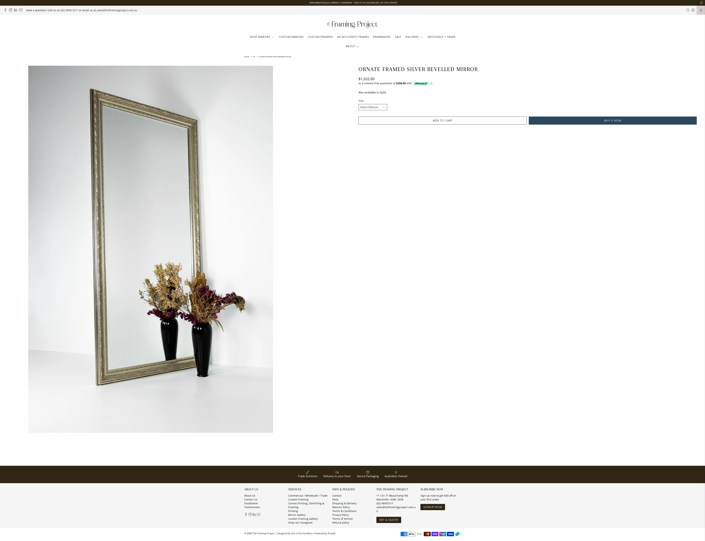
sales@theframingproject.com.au (117, 10)
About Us (249, 495)
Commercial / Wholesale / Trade (308, 495)
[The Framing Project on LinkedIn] (16, 10)
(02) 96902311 (384, 503)
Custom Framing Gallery (303, 518)
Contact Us (250, 499)
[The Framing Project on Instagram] (11, 10)
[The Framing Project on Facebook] (6, 10)
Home (246, 56)
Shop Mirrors (260, 37)
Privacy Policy (340, 515)
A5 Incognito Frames (353, 37)
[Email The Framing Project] (21, 10)
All (254, 56)
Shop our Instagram (300, 522)
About (350, 46)
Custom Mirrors (291, 37)
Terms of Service (342, 518)
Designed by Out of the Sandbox (295, 533)
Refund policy (340, 522)
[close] (701, 3)
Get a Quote (388, 520)
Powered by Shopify (325, 533)
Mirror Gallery (297, 515)
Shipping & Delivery (344, 503)
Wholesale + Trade (441, 37)
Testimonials (252, 507)
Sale (398, 37)
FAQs (335, 499)
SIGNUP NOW (432, 507)
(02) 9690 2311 (69, 10)
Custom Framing (320, 37)
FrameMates (382, 37)
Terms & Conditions (344, 511)
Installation (251, 503)
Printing (293, 511)
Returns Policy (341, 507)
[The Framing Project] (352, 24)
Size (361, 100)
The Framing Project (263, 533)
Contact (337, 495)
